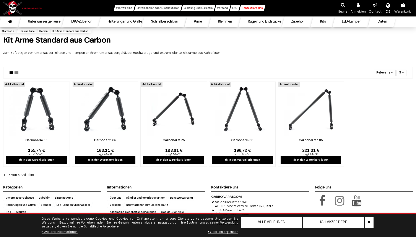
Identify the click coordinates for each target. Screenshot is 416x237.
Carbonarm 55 (36, 140)
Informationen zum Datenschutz (147, 205)
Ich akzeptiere (333, 222)
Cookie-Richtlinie (172, 212)
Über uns (115, 197)
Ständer (46, 205)
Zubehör (44, 197)
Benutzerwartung (181, 197)
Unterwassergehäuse (20, 197)
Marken (21, 212)
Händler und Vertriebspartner (145, 197)
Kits (8, 212)
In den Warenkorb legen (38, 160)
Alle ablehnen (272, 222)
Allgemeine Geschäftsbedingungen (133, 212)
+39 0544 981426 (230, 210)
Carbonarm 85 (242, 140)
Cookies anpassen (224, 232)
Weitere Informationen (61, 232)
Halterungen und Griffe (21, 205)
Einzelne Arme (64, 197)
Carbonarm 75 (174, 140)
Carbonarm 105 (311, 140)
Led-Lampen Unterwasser (73, 205)
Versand (115, 205)
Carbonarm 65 (105, 140)
